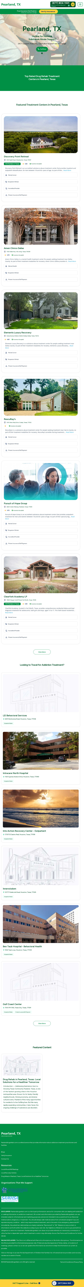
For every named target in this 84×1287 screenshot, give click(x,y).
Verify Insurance (6, 1155)
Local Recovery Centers (8, 1173)
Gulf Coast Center (12, 1004)
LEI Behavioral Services (15, 715)
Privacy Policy (78, 1262)
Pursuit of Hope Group (15, 503)
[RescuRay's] (41, 397)
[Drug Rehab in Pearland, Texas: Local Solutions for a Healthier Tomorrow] (22, 1065)
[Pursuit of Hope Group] (41, 481)
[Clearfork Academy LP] (41, 574)
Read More (67, 170)
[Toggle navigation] (80, 4)
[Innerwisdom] (41, 866)
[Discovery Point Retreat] (41, 134)
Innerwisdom (9, 888)
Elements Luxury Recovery (17, 332)
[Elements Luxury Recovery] (41, 310)
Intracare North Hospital (15, 773)
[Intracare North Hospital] (41, 751)
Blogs (3, 1152)
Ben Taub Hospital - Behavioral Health (22, 946)
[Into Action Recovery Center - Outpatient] (41, 808)
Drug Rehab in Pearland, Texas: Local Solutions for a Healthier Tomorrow (22, 1081)
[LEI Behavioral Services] (41, 693)
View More (42, 652)
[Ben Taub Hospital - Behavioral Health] (41, 924)
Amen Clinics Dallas (14, 248)
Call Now (43, 49)
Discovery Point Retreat (16, 156)
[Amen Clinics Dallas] (41, 226)
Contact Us (5, 1159)
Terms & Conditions (66, 1262)
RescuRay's (10, 419)
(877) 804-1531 (60, 3)
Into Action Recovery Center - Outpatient (24, 831)
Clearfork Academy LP (15, 596)
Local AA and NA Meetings (9, 1169)
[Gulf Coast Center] (41, 982)
